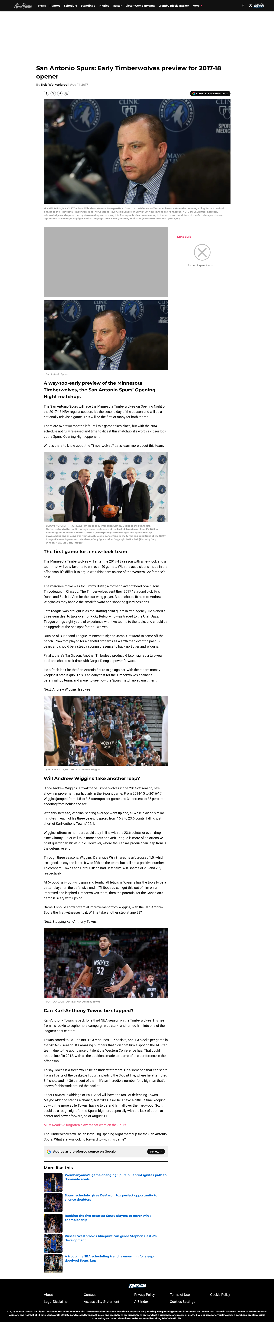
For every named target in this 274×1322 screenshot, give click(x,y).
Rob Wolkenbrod (54, 84)
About (48, 1295)
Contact (90, 1295)
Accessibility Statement (101, 1302)
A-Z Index (141, 1302)
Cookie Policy (220, 1295)
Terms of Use (180, 1295)
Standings (88, 5)
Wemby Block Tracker (174, 5)
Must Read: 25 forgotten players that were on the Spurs (85, 1125)
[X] (250, 5)
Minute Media (24, 1311)
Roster (117, 5)
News (42, 5)
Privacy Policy (144, 1295)
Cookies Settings (182, 1302)
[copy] (66, 93)
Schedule (70, 5)
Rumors (55, 5)
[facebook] (243, 5)
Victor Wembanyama (140, 5)
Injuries (104, 5)
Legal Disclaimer (56, 1302)
